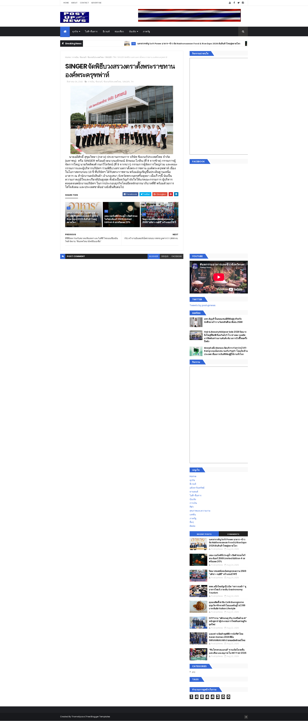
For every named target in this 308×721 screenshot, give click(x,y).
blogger (153, 256)
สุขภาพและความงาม (200, 510)
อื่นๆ (192, 522)
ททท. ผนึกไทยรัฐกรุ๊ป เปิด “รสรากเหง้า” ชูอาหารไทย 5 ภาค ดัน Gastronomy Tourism (227, 589)
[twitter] (238, 3)
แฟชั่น (193, 514)
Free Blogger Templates (98, 716)
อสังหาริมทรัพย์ (197, 487)
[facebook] (234, 3)
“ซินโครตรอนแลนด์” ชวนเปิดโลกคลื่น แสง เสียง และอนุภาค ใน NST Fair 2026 (227, 651)
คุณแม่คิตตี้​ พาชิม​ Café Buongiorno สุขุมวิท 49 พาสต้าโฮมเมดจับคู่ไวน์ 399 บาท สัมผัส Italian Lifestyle (227, 605)
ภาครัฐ (146, 31)
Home (66, 3)
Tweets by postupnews (202, 305)
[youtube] (230, 3)
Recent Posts (204, 534)
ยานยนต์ (194, 491)
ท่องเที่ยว (119, 31)
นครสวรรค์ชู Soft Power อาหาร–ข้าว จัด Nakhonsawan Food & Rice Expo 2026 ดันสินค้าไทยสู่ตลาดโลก (168, 43)
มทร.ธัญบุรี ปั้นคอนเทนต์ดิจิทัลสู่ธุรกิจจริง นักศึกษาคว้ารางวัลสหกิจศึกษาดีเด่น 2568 (223, 320)
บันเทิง (132, 31)
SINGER (108, 57)
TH (113, 43)
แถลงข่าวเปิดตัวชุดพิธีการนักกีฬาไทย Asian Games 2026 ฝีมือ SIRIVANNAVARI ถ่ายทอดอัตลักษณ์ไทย (227, 637)
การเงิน (75, 57)
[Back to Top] (246, 717)
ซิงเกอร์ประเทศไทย (96, 57)
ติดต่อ (192, 526)
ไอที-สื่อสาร (91, 31)
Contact (84, 3)
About (74, 3)
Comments (233, 534)
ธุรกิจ (75, 31)
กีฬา (192, 506)
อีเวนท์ (106, 31)
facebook (177, 256)
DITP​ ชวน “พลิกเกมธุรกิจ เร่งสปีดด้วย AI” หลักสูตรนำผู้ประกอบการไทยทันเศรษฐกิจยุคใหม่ (228, 621)
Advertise (96, 3)
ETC (193, 672)
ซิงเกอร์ (83, 57)
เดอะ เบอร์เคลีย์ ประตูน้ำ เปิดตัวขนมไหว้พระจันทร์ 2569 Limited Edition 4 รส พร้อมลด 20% (120, 219)
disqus (164, 256)
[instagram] (243, 3)
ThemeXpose (78, 716)
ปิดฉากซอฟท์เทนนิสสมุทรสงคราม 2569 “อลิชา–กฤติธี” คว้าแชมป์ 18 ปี (159, 221)
